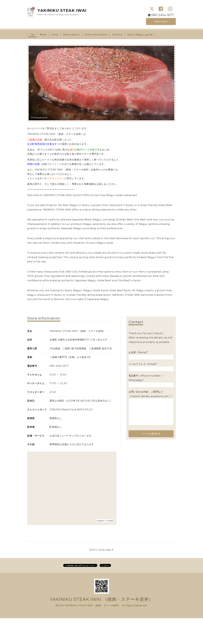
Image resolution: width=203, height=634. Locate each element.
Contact (117, 34)
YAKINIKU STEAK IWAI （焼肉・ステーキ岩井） (101, 599)
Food (55, 34)
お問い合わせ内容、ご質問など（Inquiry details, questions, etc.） (151, 394)
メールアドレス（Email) (143, 364)
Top (32, 34)
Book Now (160, 21)
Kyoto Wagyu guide (140, 34)
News (43, 34)
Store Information (95, 34)
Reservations (71, 34)
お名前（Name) (138, 352)
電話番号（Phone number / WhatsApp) (145, 378)
